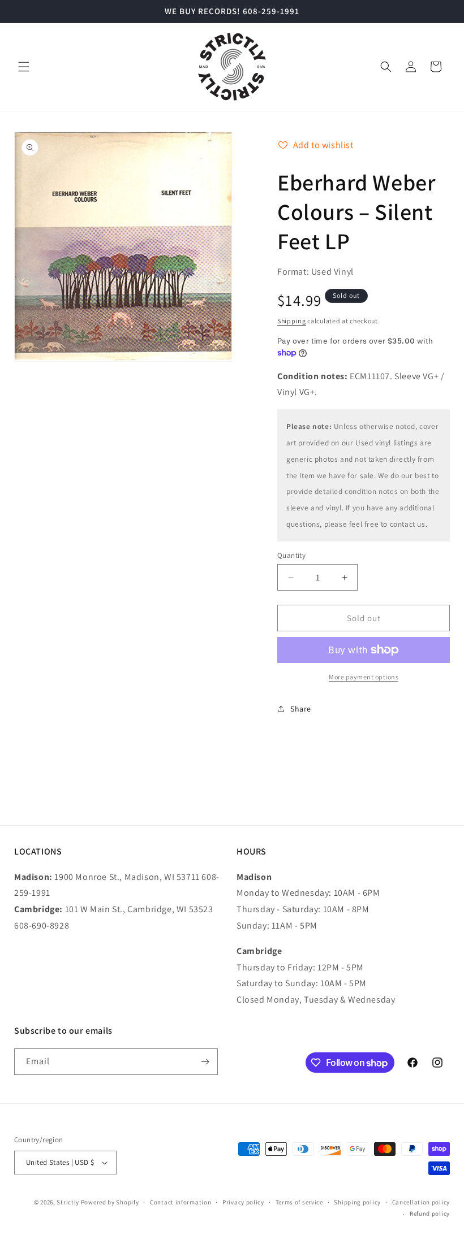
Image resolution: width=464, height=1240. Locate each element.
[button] (23, 66)
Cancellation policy (421, 1202)
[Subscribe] (204, 1061)
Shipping (291, 320)
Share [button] (300, 709)
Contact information (180, 1202)
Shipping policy (357, 1202)
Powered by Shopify (110, 1202)
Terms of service (299, 1202)
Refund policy (430, 1213)
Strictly (68, 1202)
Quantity (291, 555)
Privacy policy (243, 1202)
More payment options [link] (363, 677)
